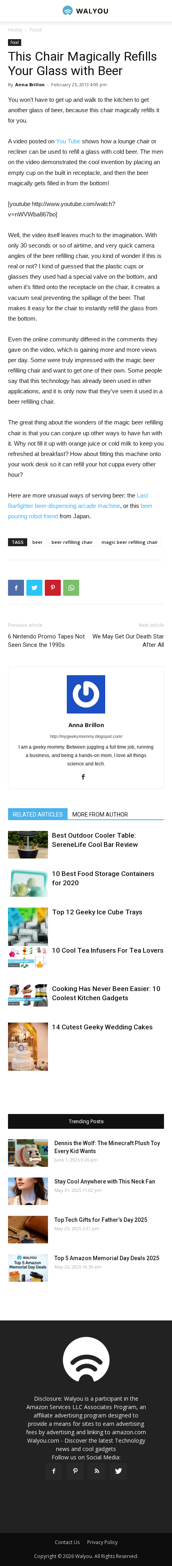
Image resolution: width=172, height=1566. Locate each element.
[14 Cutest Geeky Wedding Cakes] (28, 1052)
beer (37, 542)
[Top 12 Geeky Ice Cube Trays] (28, 928)
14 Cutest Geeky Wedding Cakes (102, 1027)
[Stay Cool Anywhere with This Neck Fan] (28, 1191)
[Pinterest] (75, 1471)
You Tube (69, 141)
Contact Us (67, 1542)
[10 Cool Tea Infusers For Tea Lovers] (28, 957)
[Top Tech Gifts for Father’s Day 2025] (28, 1229)
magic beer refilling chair (130, 542)
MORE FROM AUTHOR (100, 814)
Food (36, 29)
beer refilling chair (72, 542)
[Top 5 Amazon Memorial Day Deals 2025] (28, 1268)
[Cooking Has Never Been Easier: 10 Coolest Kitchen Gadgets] (28, 995)
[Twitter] (118, 1471)
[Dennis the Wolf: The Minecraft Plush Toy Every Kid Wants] (28, 1153)
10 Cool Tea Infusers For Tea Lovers (108, 950)
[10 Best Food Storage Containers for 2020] (28, 883)
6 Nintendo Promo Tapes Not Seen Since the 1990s (46, 640)
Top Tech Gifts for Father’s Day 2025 (100, 1220)
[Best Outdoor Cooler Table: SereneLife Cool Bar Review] (28, 844)
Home (15, 29)
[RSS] (97, 1471)
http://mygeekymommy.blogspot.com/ (86, 736)
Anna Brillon (30, 84)
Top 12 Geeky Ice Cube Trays (97, 912)
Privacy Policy (102, 1542)
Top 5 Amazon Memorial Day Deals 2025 (106, 1258)
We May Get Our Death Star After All (128, 640)
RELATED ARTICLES (38, 814)
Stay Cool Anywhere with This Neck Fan (104, 1181)
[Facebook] (86, 777)
